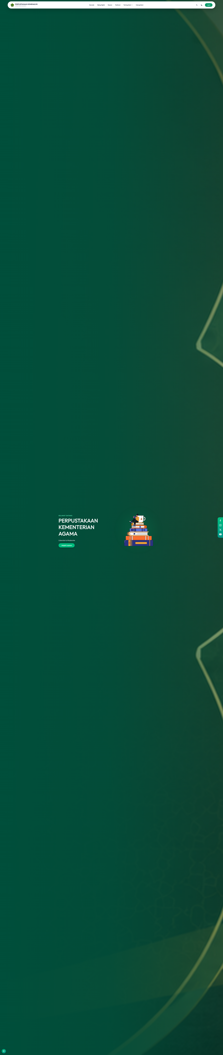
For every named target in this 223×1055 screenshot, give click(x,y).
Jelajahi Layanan (66, 545)
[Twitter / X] (220, 530)
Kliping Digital (101, 5)
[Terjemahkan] (197, 5)
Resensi (110, 5)
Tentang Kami (127, 5)
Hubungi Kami (139, 5)
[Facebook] (220, 520)
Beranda (91, 5)
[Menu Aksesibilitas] (4, 1051)
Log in (208, 5)
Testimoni (117, 5)
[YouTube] (220, 534)
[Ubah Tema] (202, 5)
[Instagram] (220, 525)
